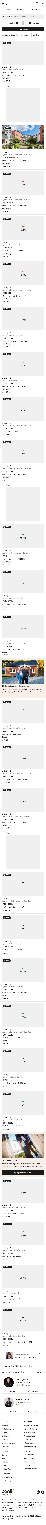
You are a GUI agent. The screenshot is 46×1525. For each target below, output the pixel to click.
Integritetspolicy (30, 1458)
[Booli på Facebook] (42, 1492)
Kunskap (4, 1433)
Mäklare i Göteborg (30, 1429)
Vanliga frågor (6, 1469)
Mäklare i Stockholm (31, 1425)
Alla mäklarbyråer (30, 1436)
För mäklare (5, 1447)
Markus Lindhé (22, 1399)
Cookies (27, 1465)
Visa (38, 1372)
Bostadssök (6, 1425)
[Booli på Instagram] (38, 1492)
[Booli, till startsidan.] (7, 3)
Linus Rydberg (22, 1379)
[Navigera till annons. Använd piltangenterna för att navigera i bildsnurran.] (23, 137)
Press (4, 1459)
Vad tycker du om (26, 1357)
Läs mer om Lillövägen (26, 1366)
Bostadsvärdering (8, 1429)
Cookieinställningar (30, 1469)
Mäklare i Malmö (29, 1433)
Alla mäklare (28, 1440)
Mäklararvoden (29, 1443)
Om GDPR (27, 1462)
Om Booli (5, 1455)
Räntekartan (6, 1436)
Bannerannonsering (8, 1443)
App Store (5, 1481)
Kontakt (4, 1466)
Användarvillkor (29, 1455)
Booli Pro (5, 1440)
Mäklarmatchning (30, 1447)
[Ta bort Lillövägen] (11, 17)
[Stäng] (39, 1353)
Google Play (6, 1477)
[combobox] (25, 16)
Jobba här (5, 1462)
